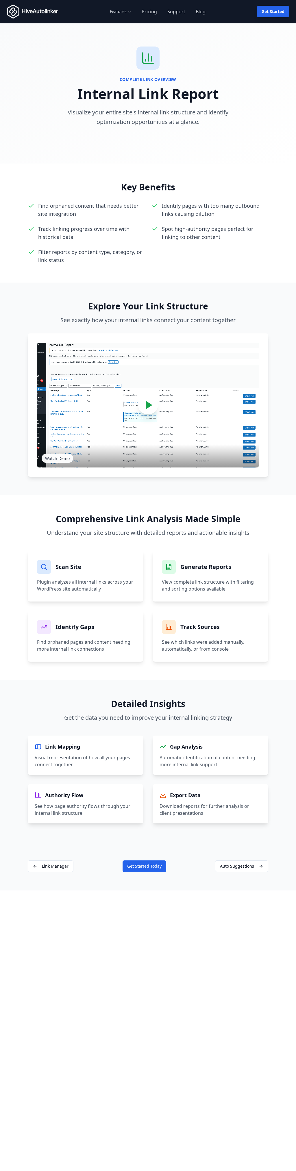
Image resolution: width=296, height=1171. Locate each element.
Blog (201, 11)
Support (176, 11)
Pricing (149, 11)
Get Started (273, 11)
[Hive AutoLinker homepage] (32, 11)
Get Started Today (144, 866)
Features (118, 11)
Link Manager (55, 866)
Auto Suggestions (237, 866)
